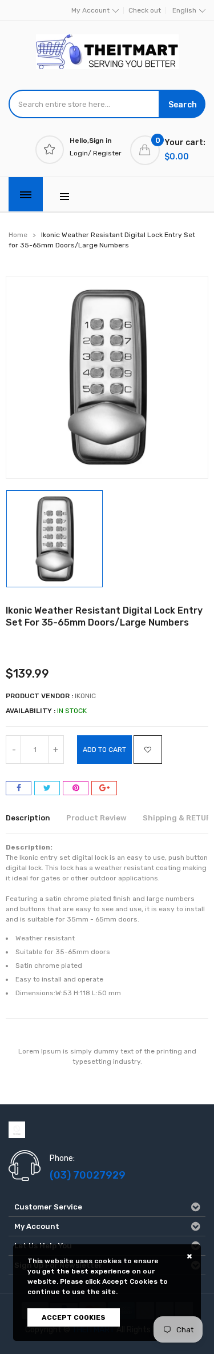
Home (18, 235)
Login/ (80, 153)
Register (107, 153)
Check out (144, 10)
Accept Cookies (74, 1317)
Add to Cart (104, 750)
